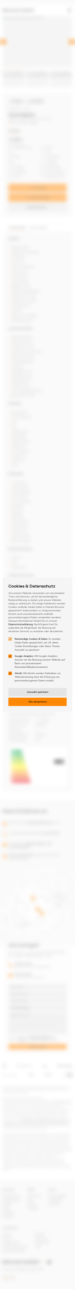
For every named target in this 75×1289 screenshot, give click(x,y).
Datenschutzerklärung (20, 624)
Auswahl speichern (37, 692)
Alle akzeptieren (37, 701)
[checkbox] (10, 639)
